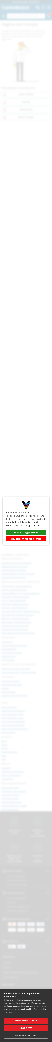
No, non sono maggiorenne (26, 538)
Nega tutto (26, 1028)
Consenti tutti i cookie (26, 1021)
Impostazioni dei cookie (26, 1035)
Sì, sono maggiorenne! (26, 532)
